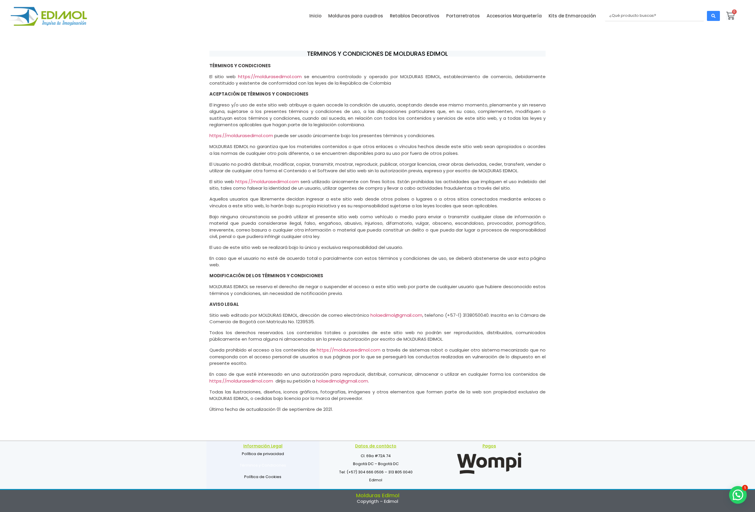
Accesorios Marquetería (514, 16)
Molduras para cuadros (355, 16)
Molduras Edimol (377, 495)
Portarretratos (463, 16)
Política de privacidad (263, 454)
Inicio (315, 16)
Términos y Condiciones (263, 465)
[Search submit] (713, 16)
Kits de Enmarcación (572, 16)
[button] (738, 495)
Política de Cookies (262, 477)
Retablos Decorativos (414, 16)
